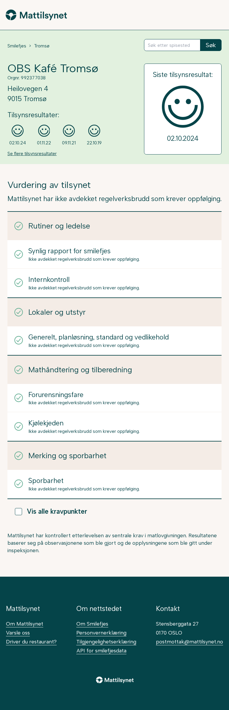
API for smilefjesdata (101, 650)
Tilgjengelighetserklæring (106, 641)
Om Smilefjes (92, 624)
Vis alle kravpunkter (57, 511)
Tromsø (41, 46)
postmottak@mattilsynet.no (189, 641)
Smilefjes (16, 46)
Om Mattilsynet (24, 624)
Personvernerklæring (101, 632)
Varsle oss (18, 632)
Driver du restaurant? (31, 641)
